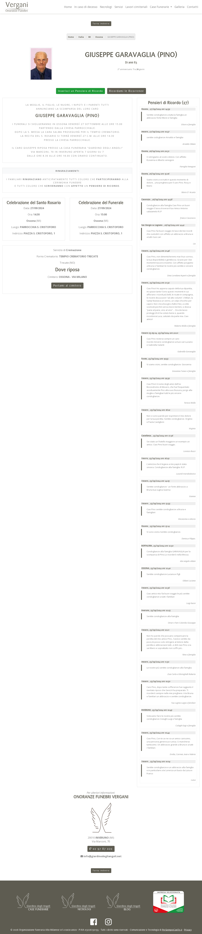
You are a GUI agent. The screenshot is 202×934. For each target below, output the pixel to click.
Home (68, 7)
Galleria (179, 7)
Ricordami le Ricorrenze (126, 91)
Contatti (192, 7)
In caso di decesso (85, 7)
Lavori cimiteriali (136, 7)
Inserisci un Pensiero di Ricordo (80, 91)
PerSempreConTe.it (172, 929)
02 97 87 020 (102, 848)
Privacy (188, 929)
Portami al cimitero (67, 285)
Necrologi (106, 7)
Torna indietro (101, 23)
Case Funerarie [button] (160, 7)
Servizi (119, 7)
